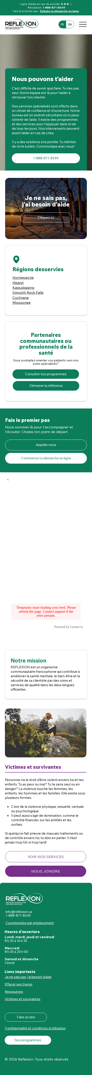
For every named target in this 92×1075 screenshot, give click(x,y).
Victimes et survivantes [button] (22, 999)
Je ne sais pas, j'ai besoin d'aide (28, 977)
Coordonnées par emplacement (30, 923)
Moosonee (22, 302)
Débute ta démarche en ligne (59, 11)
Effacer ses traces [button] (18, 984)
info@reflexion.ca (19, 912)
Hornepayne (23, 277)
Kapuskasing (23, 287)
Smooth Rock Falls (28, 292)
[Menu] (83, 24)
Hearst (18, 282)
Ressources (14, 992)
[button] (45, 856)
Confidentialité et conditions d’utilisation (35, 1028)
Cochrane (21, 297)
